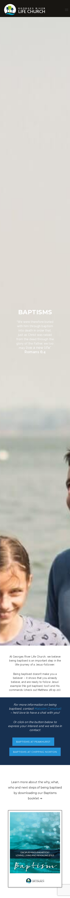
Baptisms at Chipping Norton (35, 751)
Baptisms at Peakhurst (33, 741)
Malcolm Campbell (47, 708)
